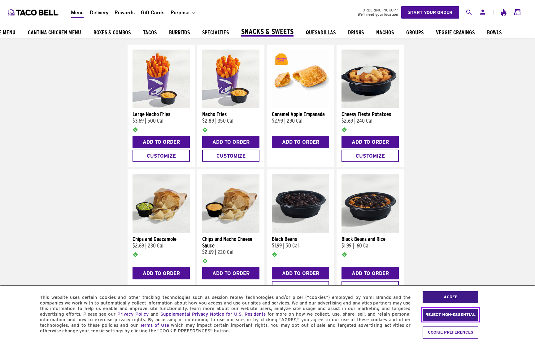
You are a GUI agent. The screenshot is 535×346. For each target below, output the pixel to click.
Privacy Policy (133, 314)
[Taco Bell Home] (34, 12)
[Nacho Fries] (230, 106)
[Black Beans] (300, 231)
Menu (77, 12)
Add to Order (161, 142)
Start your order (430, 12)
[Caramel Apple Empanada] (300, 106)
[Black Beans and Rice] (370, 231)
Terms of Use (154, 325)
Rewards (125, 12)
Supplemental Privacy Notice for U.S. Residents (213, 314)
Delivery (99, 12)
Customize (161, 156)
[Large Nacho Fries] (161, 106)
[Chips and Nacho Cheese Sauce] (230, 231)
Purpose (180, 12)
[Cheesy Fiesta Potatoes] (370, 106)
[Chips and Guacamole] (161, 231)
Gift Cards (152, 12)
